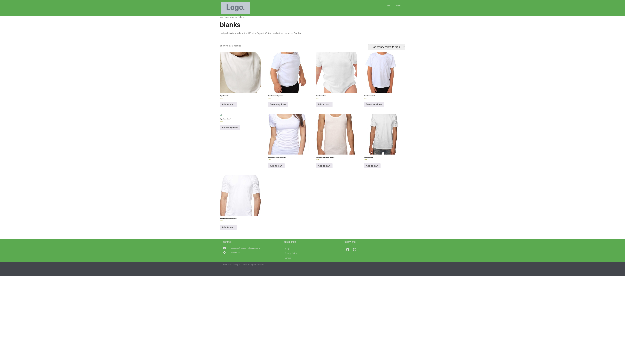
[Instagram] (355, 250)
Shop (388, 5)
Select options (278, 104)
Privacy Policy (291, 253)
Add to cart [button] (228, 104)
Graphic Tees (233, 17)
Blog (287, 248)
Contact (398, 5)
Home (221, 17)
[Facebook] (348, 250)
